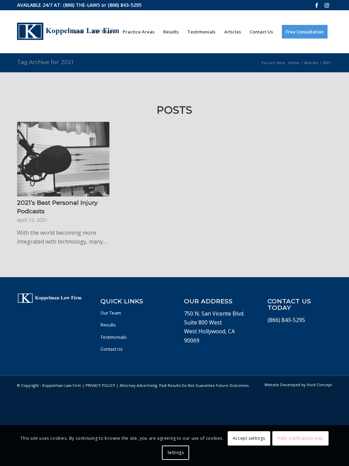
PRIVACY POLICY (100, 385)
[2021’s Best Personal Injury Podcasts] (63, 159)
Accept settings (249, 438)
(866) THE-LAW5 (81, 5)
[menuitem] (77, 31)
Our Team (111, 313)
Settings (175, 452)
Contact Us (112, 349)
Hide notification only (300, 438)
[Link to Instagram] (327, 5)
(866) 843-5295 (124, 5)
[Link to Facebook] (316, 5)
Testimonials (114, 337)
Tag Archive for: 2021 (45, 62)
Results (108, 325)
